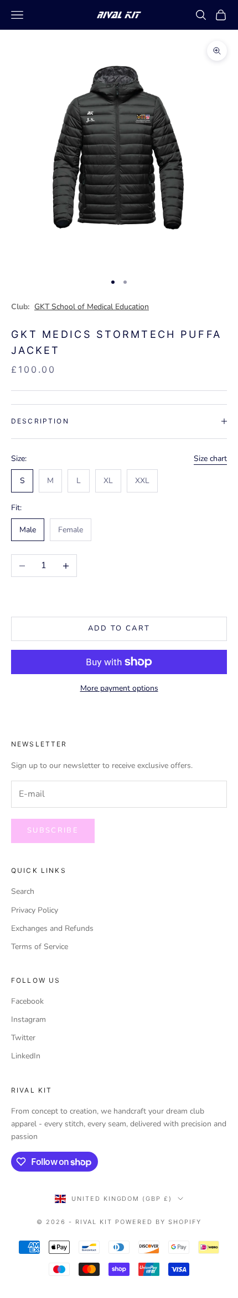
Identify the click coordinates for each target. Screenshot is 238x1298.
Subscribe (53, 830)
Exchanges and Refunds (52, 928)
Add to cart (119, 628)
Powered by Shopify (158, 1222)
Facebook (27, 1001)
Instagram (28, 1019)
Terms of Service (39, 946)
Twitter (23, 1037)
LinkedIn (25, 1056)
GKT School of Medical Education (91, 306)
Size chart (210, 458)
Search (22, 891)
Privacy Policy (34, 910)
